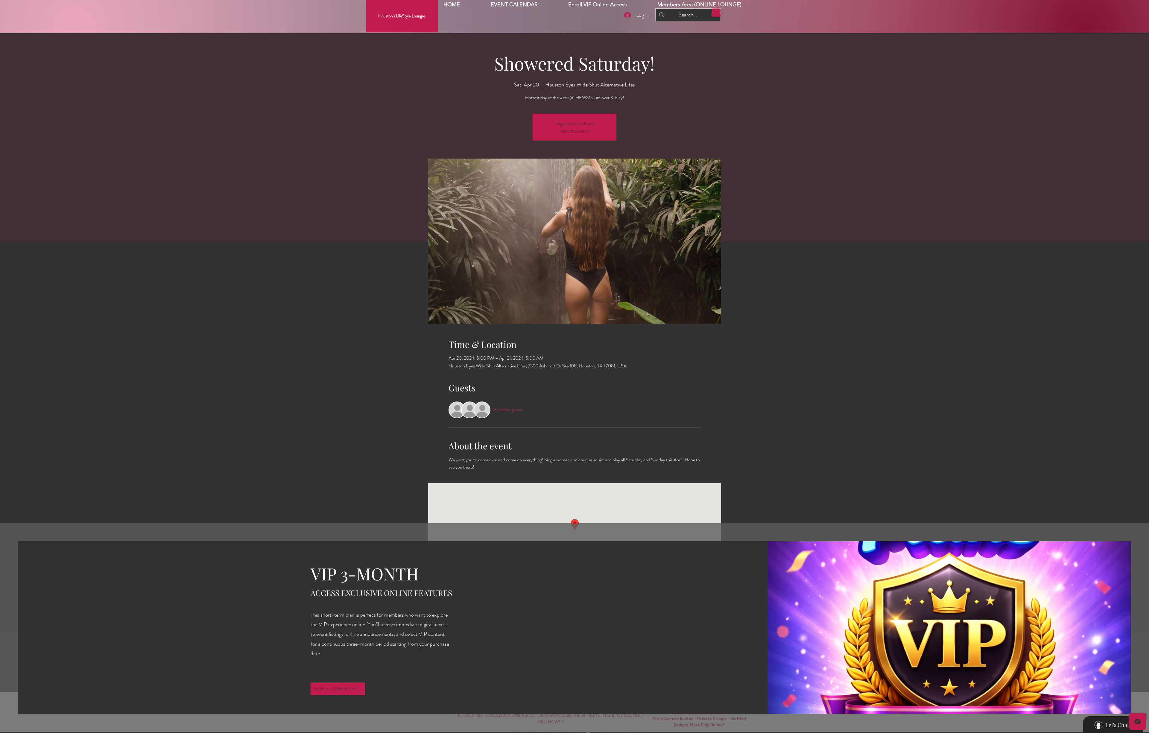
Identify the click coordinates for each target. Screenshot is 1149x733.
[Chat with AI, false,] (1137, 721)
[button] (699, 4)
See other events (574, 130)
